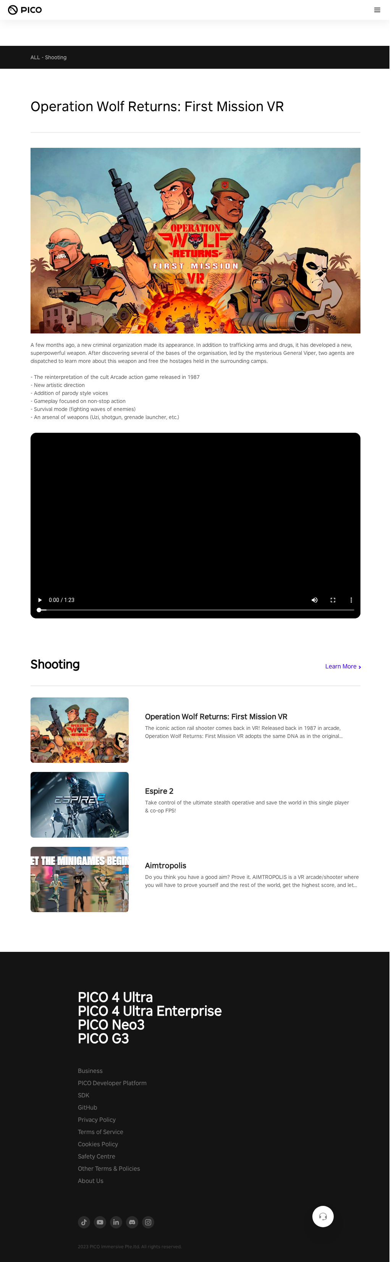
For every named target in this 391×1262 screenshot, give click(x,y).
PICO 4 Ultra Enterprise (150, 1011)
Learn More (341, 666)
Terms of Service (100, 1132)
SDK (83, 1095)
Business (90, 1071)
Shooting (55, 57)
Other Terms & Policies (109, 1169)
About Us (90, 1181)
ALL (35, 57)
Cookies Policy (98, 1144)
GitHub (87, 1107)
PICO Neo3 (111, 1024)
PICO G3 (103, 1038)
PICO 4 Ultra (115, 997)
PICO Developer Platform (112, 1083)
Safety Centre (96, 1156)
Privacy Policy (97, 1120)
